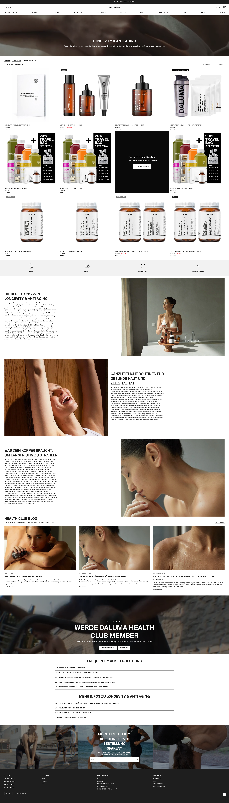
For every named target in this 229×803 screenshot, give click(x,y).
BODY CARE (56, 12)
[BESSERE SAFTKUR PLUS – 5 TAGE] (87, 158)
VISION (202, 12)
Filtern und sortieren (15, 64)
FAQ (98, 778)
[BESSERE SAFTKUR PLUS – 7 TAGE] (197, 158)
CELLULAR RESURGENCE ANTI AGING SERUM (129, 125)
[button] (108, 648)
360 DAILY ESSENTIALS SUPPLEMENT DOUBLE (185, 251)
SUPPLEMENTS (101, 12)
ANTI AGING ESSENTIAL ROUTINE (71, 125)
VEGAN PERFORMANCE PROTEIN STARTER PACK (186, 125)
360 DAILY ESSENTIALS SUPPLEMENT (72, 251)
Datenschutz (158, 784)
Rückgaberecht (103, 786)
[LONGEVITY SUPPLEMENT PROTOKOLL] (31, 95)
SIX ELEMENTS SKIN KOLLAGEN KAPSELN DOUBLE (131, 251)
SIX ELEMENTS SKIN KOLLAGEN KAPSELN (17, 251)
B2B (43, 784)
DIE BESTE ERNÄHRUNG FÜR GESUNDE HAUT (102, 577)
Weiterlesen (8, 587)
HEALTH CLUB (164, 12)
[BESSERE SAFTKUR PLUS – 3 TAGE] (31, 158)
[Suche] (220, 7)
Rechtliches (158, 775)
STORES (222, 12)
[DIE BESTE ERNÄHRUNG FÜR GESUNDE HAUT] (114, 548)
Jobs (43, 778)
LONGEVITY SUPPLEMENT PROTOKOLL (17, 125)
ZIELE (142, 12)
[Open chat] (224, 794)
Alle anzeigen (220, 522)
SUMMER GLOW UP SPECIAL (130, 1)
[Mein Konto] (216, 7)
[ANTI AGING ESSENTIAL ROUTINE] (87, 95)
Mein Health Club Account (107, 789)
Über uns (45, 775)
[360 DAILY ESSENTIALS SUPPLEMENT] (87, 221)
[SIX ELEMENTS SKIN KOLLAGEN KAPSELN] (31, 221)
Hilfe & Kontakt (104, 775)
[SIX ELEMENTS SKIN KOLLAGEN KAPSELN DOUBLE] (142, 221)
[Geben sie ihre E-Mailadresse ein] (137, 759)
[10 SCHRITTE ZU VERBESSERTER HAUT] (40, 548)
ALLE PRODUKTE (10, 12)
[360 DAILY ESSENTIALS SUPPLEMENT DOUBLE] (197, 221)
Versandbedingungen (105, 784)
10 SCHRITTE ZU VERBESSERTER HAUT (24, 577)
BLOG (184, 12)
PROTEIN (123, 12)
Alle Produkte (16, 61)
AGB (154, 781)
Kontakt (100, 781)
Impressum (157, 778)
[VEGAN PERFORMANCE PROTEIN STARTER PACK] (197, 95)
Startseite (7, 61)
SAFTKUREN (78, 12)
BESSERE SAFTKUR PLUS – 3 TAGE (15, 188)
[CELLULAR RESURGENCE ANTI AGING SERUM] (142, 95)
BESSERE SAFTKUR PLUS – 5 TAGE (71, 188)
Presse (44, 781)
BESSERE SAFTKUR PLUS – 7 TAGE (181, 188)
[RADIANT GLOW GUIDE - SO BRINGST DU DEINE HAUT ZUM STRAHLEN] (189, 548)
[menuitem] (11, 12)
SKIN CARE (34, 12)
